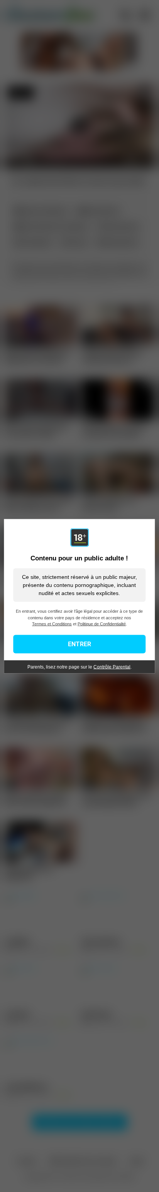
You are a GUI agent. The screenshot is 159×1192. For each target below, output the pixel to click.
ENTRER (79, 643)
